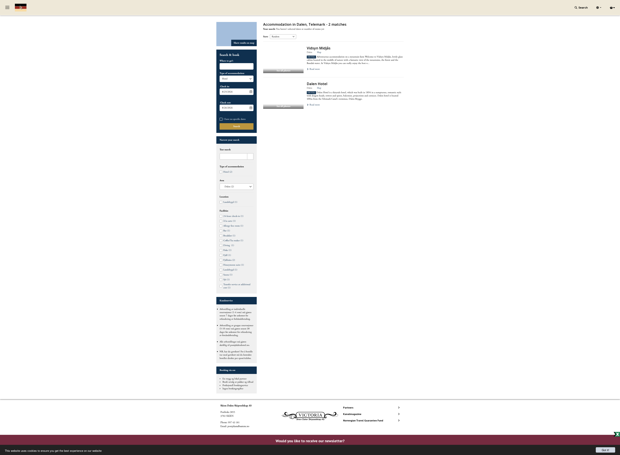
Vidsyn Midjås (319, 48)
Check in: (224, 86)
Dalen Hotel (317, 83)
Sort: (265, 36)
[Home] (20, 7)
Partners (348, 407)
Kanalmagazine (352, 414)
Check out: (225, 102)
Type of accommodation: (232, 73)
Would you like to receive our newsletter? (310, 440)
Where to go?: (226, 61)
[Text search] (250, 156)
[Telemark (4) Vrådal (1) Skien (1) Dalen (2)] (236, 186)
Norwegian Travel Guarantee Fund (363, 420)
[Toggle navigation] (7, 7)
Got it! (605, 450)
